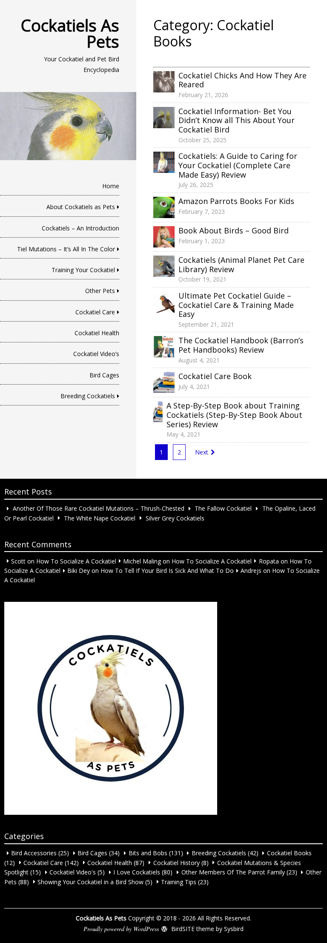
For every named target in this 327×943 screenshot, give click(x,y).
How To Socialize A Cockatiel (76, 561)
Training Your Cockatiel (83, 270)
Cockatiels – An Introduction (80, 228)
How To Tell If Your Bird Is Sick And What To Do (167, 570)
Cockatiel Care (95, 312)
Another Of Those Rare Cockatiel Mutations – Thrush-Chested (98, 508)
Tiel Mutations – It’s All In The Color (66, 249)
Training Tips (178, 881)
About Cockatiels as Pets (80, 207)
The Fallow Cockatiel (223, 508)
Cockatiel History (176, 862)
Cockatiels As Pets (70, 33)
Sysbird (234, 929)
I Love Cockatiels (136, 872)
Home (110, 186)
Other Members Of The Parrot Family (233, 872)
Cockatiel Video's (72, 872)
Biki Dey (78, 570)
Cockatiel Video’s (96, 354)
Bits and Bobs (148, 853)
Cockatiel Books (289, 853)
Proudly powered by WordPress (121, 929)
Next (201, 452)
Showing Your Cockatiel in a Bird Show (90, 881)
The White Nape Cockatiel (99, 518)
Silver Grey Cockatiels (175, 518)
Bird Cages (104, 375)
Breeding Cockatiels (87, 396)
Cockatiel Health (97, 333)
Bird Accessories (34, 853)
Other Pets (100, 291)
